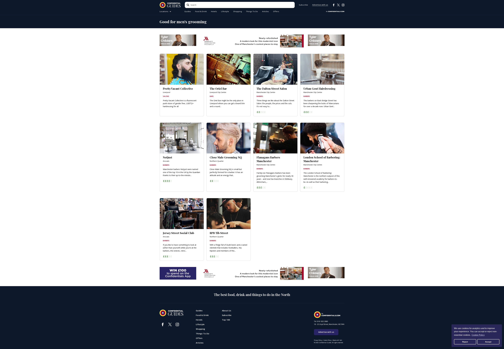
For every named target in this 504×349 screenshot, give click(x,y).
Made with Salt (337, 340)
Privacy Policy (318, 340)
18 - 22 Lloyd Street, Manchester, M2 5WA (329, 324)
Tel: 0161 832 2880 (321, 321)
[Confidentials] (335, 11)
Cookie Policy (327, 340)
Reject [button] (465, 342)
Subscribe (303, 5)
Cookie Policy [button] (478, 335)
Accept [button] (488, 342)
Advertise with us (320, 5)
